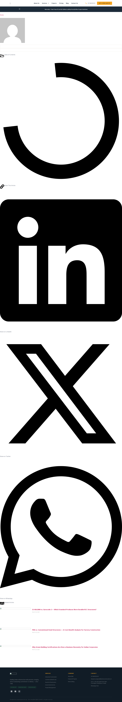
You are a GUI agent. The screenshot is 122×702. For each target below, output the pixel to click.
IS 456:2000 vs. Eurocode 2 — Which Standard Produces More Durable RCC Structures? (64, 610)
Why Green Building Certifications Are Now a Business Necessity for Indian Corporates (65, 647)
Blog (67, 3)
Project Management (50, 687)
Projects (54, 3)
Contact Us (74, 3)
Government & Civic (50, 685)
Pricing (61, 3)
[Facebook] (15, 691)
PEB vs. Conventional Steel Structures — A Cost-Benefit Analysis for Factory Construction (66, 630)
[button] (61, 262)
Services (44, 3)
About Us (36, 3)
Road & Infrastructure (50, 682)
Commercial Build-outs (50, 679)
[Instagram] (19, 691)
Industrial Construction (51, 677)
